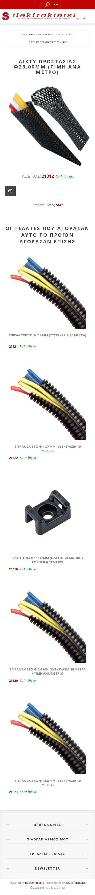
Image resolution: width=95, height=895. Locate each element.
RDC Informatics (75, 883)
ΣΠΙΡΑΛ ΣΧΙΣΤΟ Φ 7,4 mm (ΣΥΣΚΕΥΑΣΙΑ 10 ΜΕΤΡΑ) (47, 335)
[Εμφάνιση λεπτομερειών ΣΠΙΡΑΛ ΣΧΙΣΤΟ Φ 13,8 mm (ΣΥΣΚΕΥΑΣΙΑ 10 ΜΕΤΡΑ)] (47, 735)
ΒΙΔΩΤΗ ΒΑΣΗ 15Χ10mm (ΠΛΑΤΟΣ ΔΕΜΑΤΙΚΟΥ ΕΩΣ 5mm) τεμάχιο (47, 560)
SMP (59, 205)
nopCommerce (34, 883)
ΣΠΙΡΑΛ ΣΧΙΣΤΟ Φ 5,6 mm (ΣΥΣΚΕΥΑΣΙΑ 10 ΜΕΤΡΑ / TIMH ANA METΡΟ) (48, 671)
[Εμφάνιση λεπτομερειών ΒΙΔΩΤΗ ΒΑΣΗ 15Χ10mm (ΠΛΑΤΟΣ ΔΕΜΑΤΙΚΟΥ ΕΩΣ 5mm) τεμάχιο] (47, 512)
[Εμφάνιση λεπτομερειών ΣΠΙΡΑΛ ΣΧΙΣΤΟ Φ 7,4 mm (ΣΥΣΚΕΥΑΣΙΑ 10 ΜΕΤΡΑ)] (47, 290)
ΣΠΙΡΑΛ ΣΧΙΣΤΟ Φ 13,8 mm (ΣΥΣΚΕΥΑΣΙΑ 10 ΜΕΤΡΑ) (48, 783)
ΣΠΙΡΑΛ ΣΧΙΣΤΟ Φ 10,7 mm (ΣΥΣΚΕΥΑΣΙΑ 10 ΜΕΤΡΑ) (48, 448)
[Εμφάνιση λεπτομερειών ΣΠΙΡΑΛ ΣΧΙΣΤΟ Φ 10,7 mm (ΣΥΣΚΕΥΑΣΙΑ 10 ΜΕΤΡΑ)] (47, 401)
